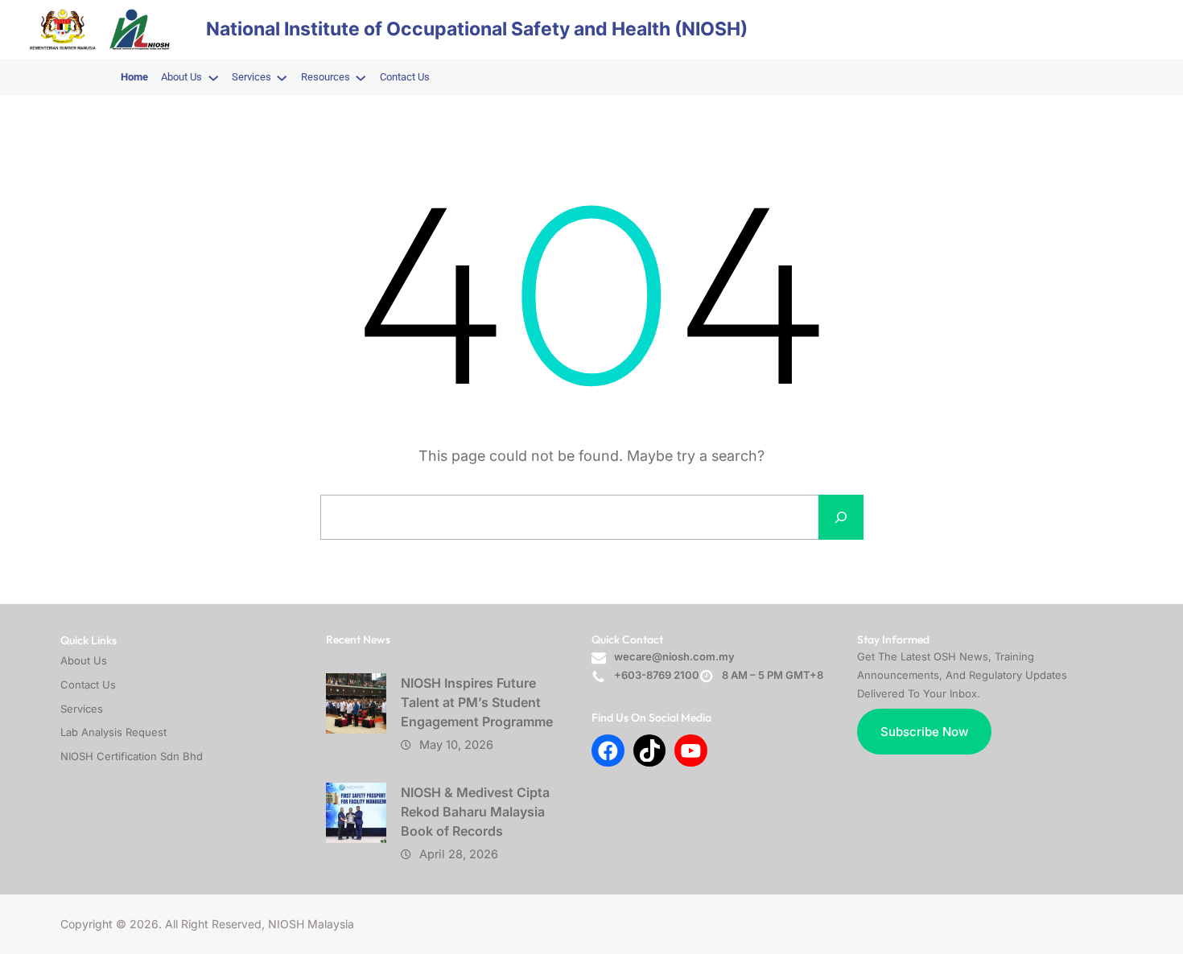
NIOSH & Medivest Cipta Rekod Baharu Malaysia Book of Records (475, 811)
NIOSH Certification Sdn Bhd (131, 756)
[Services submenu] (281, 77)
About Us (83, 660)
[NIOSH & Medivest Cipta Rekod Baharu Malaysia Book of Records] (356, 813)
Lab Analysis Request (113, 732)
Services (81, 708)
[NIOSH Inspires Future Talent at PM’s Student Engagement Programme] (356, 703)
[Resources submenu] (360, 77)
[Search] (841, 517)
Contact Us (88, 684)
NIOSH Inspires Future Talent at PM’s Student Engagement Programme (477, 702)
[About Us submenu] (213, 77)
